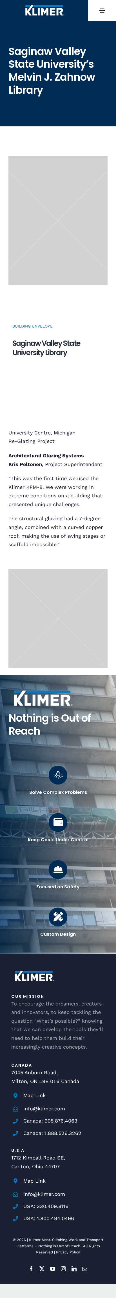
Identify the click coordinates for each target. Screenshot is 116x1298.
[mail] (84, 1268)
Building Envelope (32, 326)
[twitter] (41, 1268)
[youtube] (52, 1268)
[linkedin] (74, 1268)
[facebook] (31, 1268)
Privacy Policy (68, 1252)
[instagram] (63, 1268)
